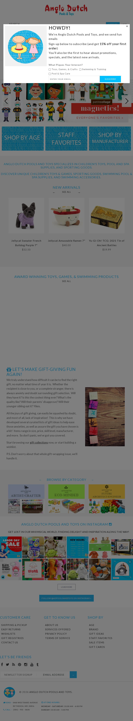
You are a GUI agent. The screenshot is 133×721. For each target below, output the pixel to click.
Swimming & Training (94, 69)
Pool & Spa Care (61, 73)
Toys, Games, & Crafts (65, 69)
